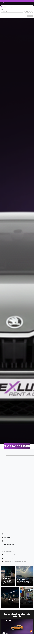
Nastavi (30, 15)
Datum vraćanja (16, 13)
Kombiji (10, 7)
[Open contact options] (31, 631)
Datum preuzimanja (3, 13)
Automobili (4, 7)
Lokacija (2, 9)
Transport (15, 7)
